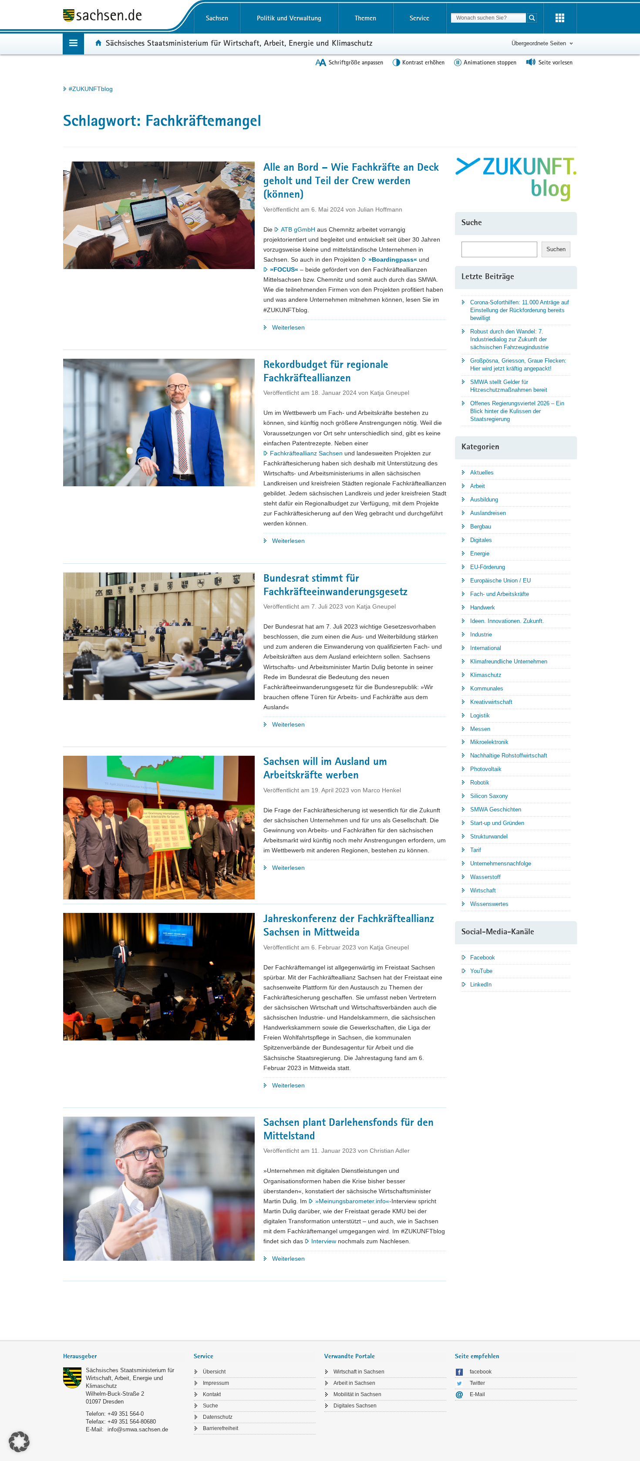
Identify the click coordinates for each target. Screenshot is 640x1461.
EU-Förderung (487, 567)
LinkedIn (481, 984)
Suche (210, 1406)
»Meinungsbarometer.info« (352, 1201)
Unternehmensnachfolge (500, 863)
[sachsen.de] (124, 16)
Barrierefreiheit (220, 1428)
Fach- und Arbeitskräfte (499, 594)
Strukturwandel (489, 836)
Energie (479, 553)
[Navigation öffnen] (73, 43)
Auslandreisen (488, 513)
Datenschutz (217, 1417)
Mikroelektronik (489, 742)
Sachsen (217, 18)
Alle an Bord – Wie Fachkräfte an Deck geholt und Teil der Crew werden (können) (351, 182)
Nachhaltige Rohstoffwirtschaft (508, 755)
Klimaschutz (486, 675)
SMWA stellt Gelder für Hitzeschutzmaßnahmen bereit (508, 386)
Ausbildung (484, 499)
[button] (19, 1442)
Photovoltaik (486, 769)
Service (419, 18)
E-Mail (477, 1394)
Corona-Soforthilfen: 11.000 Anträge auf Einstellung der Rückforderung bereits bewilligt (519, 310)
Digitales (481, 540)
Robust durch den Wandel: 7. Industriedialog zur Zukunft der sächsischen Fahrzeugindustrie (509, 339)
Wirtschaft (483, 890)
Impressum (216, 1383)
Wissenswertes (489, 904)
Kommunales (486, 688)
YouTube (481, 971)
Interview (323, 1241)
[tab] (124, 1357)
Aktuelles (482, 472)
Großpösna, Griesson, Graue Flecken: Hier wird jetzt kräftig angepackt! (518, 364)
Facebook (482, 957)
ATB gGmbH (298, 229)
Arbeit (477, 486)
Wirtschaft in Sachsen (358, 1372)
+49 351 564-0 (126, 1414)
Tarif (475, 850)
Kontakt (212, 1394)
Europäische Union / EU (500, 580)
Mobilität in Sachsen (357, 1394)
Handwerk (482, 607)
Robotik (479, 782)
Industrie (481, 634)
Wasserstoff (485, 877)
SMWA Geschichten (495, 809)
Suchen (556, 249)
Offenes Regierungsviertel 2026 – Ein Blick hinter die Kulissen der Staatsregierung (517, 411)
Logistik (480, 715)
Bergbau (480, 526)
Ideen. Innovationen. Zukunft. (507, 621)
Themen (365, 18)
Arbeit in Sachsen (354, 1383)
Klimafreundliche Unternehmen (508, 661)
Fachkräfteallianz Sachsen (306, 453)
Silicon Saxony (489, 796)
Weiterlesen (303, 328)
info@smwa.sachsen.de (138, 1429)
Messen (480, 729)
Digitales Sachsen (355, 1406)
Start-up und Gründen (497, 823)
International (485, 648)
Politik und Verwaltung (289, 18)
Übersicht (214, 1372)
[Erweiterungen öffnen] (560, 18)
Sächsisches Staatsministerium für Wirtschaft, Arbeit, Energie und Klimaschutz (239, 42)
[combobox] (488, 18)
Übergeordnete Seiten (539, 43)
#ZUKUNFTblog (91, 88)
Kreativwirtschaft (491, 702)
